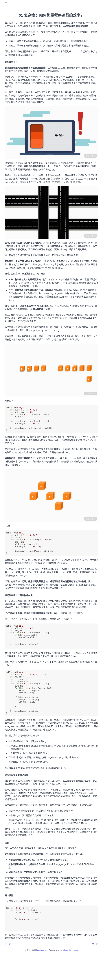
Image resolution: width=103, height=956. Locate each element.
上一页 (8, 944)
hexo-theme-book (71, 950)
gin (59, 950)
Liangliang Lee (41, 950)
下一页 (95, 944)
